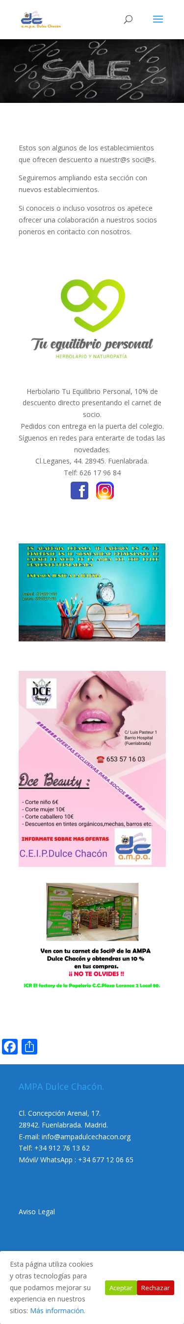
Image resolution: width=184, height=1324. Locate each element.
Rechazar (155, 1287)
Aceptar (120, 1287)
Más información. (57, 1310)
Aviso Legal (37, 1211)
